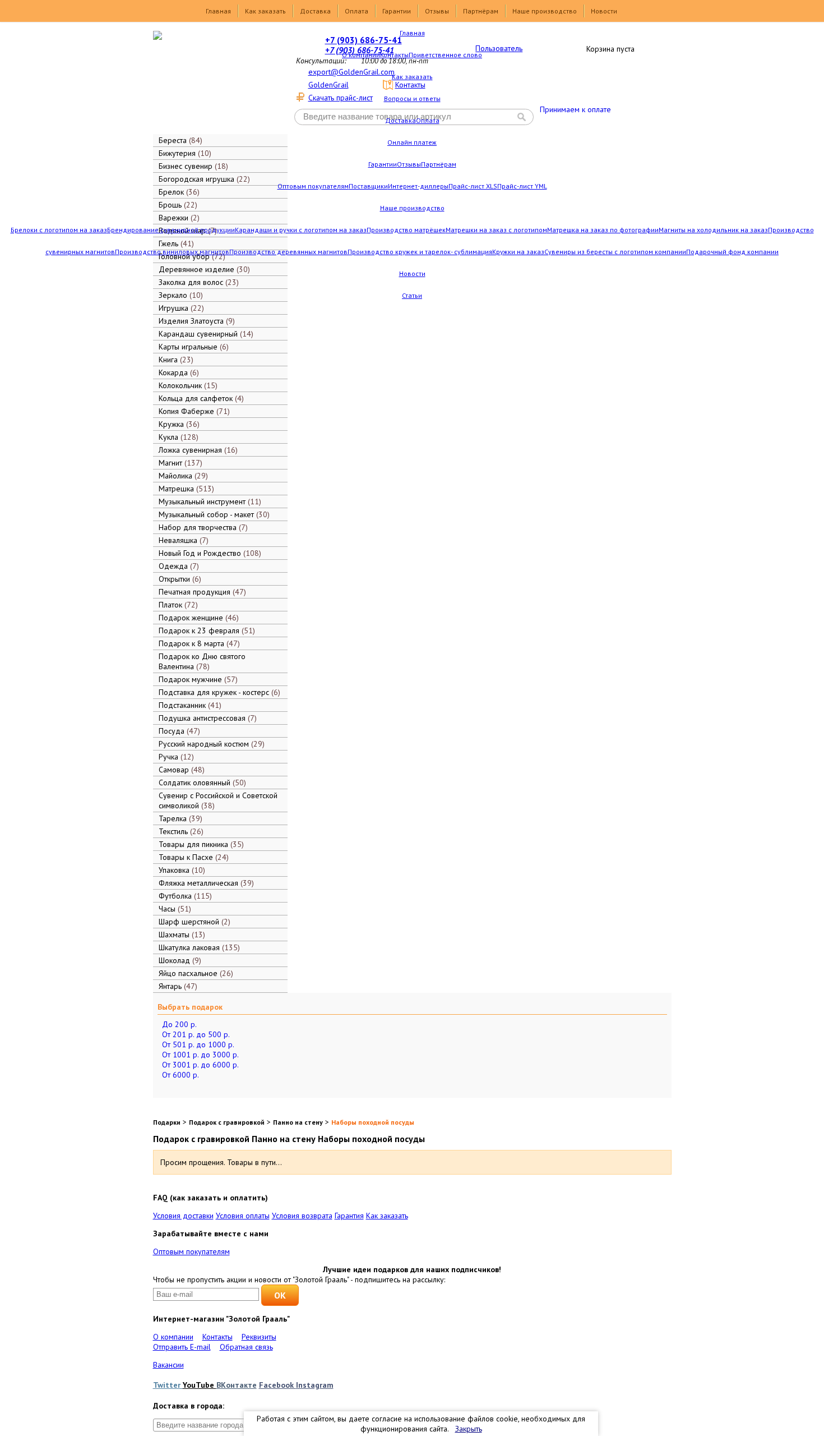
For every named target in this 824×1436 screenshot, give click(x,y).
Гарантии (396, 11)
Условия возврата (302, 1216)
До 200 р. (179, 1024)
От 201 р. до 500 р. (196, 1034)
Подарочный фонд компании (732, 251)
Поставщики (368, 186)
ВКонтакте (236, 1385)
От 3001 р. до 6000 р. (200, 1065)
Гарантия (349, 1216)
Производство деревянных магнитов (288, 251)
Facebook (277, 1385)
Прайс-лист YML (522, 186)
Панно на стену (298, 1122)
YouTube (199, 1385)
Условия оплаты (243, 1216)
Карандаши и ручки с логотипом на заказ (301, 229)
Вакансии (168, 1365)
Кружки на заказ (518, 251)
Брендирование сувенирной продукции (171, 229)
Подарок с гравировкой (227, 1122)
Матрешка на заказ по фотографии (603, 229)
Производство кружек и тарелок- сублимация (420, 251)
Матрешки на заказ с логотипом (496, 229)
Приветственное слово (445, 54)
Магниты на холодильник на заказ (713, 229)
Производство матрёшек (406, 229)
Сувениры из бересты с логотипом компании (615, 251)
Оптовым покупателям (313, 186)
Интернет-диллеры (418, 186)
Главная (218, 11)
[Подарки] (212, 81)
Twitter (168, 1385)
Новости (604, 11)
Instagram (315, 1385)
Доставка (315, 11)
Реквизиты (259, 1337)
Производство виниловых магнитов (172, 251)
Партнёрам (480, 11)
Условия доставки (183, 1216)
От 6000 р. (180, 1075)
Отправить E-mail (182, 1347)
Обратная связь (246, 1347)
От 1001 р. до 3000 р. (200, 1055)
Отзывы (437, 11)
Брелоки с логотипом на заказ (59, 229)
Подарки (166, 1122)
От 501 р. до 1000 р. (198, 1044)
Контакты (394, 54)
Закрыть (468, 1429)
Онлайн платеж (412, 142)
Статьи (412, 295)
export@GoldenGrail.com (351, 72)
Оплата (356, 11)
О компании (361, 54)
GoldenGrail (328, 85)
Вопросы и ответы (412, 98)
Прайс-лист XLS (472, 186)
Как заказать (265, 11)
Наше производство (544, 11)
